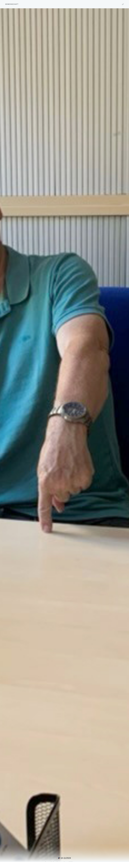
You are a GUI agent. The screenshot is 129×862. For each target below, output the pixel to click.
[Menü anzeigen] (123, 4)
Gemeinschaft (11, 4)
